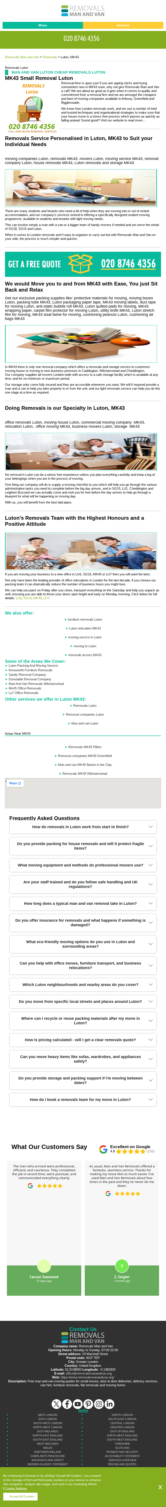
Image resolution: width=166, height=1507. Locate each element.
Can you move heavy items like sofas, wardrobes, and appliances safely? (80, 1059)
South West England (122, 1439)
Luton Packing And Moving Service (33, 665)
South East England (48, 1439)
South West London (47, 1423)
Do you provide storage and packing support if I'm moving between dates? (80, 1080)
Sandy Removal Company (27, 674)
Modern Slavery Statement (48, 1464)
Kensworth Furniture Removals (31, 670)
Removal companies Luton (85, 714)
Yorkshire (122, 1443)
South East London (122, 1419)
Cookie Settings (16, 1488)
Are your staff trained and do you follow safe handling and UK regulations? (80, 884)
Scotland (122, 1447)
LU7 (46, 598)
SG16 (27, 598)
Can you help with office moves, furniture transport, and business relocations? (80, 965)
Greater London (122, 1427)
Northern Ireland (47, 1452)
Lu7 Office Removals (23, 693)
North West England (122, 1435)
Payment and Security (122, 1452)
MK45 (37, 598)
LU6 (19, 598)
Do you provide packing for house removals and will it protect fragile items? (80, 846)
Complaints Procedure (47, 1456)
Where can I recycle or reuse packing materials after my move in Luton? (80, 1020)
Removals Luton (84, 705)
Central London (122, 1423)
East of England (122, 1431)
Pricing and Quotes (122, 1464)
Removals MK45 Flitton (84, 747)
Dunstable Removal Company (30, 679)
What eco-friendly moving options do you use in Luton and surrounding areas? (80, 944)
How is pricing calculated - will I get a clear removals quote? (80, 1040)
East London (47, 1419)
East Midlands (47, 1431)
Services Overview (122, 1460)
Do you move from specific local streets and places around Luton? (80, 1001)
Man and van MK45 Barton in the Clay (85, 764)
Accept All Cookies (21, 1496)
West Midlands (48, 1443)
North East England (48, 1435)
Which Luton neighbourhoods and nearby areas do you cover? (80, 985)
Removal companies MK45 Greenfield (85, 756)
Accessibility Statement (122, 1456)
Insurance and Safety (48, 1460)
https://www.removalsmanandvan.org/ (87, 1377)
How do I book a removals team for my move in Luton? (80, 1099)
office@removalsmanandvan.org (89, 1373)
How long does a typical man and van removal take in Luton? (80, 903)
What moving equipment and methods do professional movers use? (80, 865)
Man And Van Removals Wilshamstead (36, 684)
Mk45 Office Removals (25, 688)
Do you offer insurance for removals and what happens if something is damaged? (80, 922)
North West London (47, 1427)
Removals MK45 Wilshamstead (84, 773)
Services (123, 25)
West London (47, 1415)
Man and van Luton (84, 723)
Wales (47, 1447)
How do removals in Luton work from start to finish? (80, 827)
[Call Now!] (83, 37)
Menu (42, 25)
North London (122, 1415)
